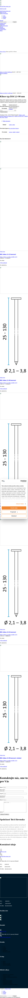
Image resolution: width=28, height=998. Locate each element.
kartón (10, 124)
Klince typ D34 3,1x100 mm (6, 93)
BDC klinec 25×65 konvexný (8, 632)
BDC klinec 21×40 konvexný (8, 380)
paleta (13, 124)
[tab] (15, 121)
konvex (10, 132)
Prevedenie (4, 108)
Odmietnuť (14, 516)
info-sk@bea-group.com (5, 6)
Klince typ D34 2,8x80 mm (6, 72)
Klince (4, 51)
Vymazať (11, 109)
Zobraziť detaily (20, 503)
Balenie (4, 105)
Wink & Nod (8, 988)
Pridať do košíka (4, 111)
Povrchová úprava (4, 106)
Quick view (2, 251)
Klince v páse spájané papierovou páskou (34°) (12, 115)
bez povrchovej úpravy (14, 128)
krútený (18, 132)
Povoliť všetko (14, 508)
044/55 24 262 (3, 8)
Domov (1, 51)
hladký (14, 132)
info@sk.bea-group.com (5, 11)
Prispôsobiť (13, 511)
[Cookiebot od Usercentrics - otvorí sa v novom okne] (20, 481)
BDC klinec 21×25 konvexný (8, 254)
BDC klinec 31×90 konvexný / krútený (10, 758)
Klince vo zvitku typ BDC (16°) (10, 257)
